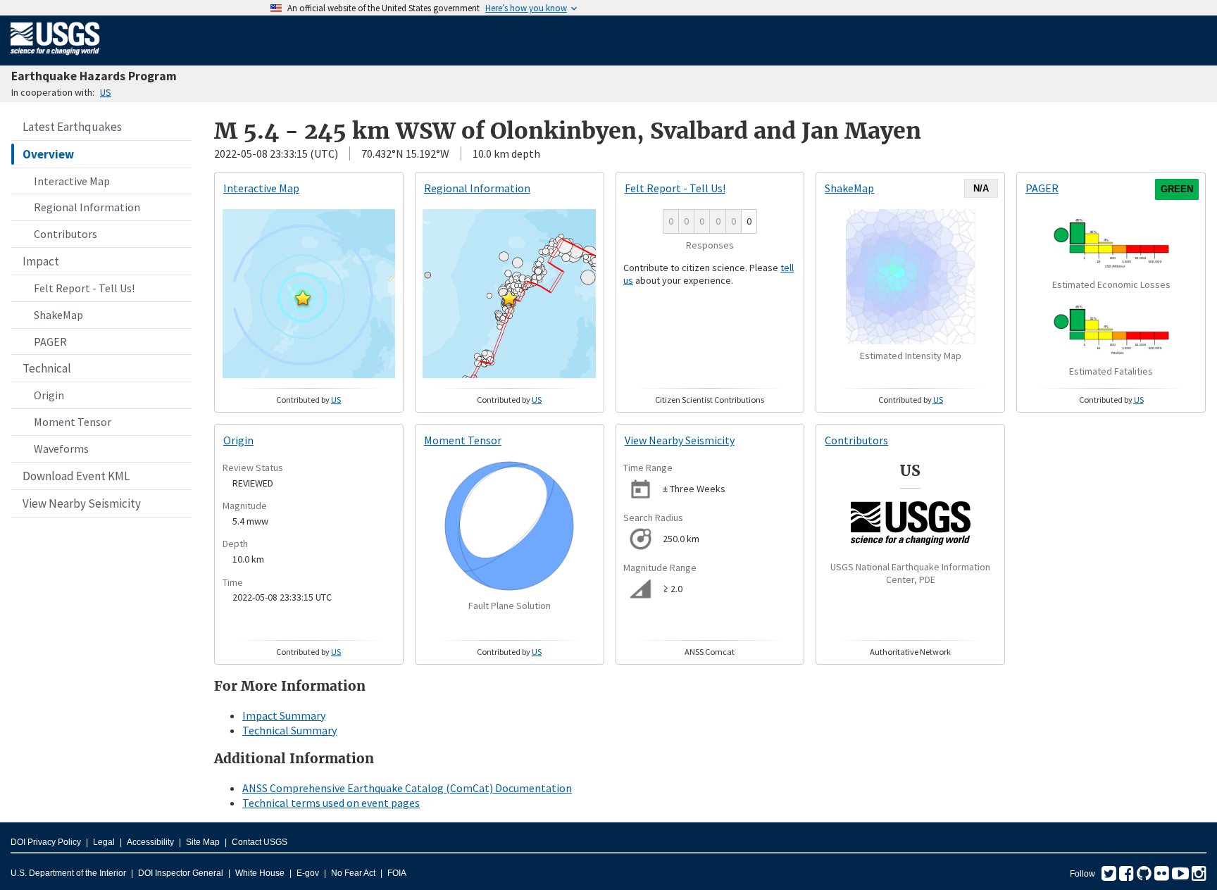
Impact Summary (283, 715)
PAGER (50, 341)
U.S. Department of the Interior (68, 873)
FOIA (396, 873)
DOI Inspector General (180, 873)
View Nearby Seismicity (82, 503)
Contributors (65, 234)
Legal (104, 842)
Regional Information (87, 207)
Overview (48, 154)
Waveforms (61, 448)
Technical (47, 368)
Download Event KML (76, 476)
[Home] (55, 58)
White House (260, 873)
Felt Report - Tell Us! (84, 288)
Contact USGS (259, 842)
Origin (49, 395)
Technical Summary (289, 730)
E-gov (308, 873)
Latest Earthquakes (72, 126)
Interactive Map (72, 181)
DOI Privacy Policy (46, 842)
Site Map (203, 842)
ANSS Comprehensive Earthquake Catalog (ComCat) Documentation (407, 788)
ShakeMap (58, 315)
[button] (302, 297)
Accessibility (150, 842)
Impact (41, 261)
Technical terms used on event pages (331, 803)
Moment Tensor (72, 422)
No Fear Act (353, 873)
